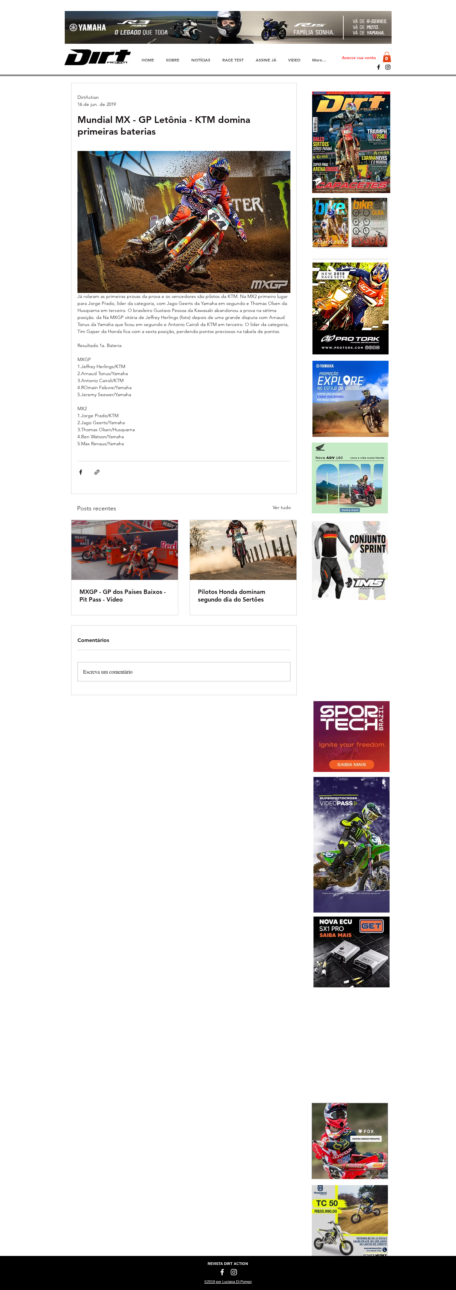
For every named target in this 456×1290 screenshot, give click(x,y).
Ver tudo (282, 507)
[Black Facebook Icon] (378, 67)
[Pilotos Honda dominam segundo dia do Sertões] (243, 550)
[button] (387, 57)
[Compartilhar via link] (97, 472)
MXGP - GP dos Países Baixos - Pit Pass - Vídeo (122, 595)
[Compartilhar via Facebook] (80, 472)
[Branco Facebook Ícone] (222, 1272)
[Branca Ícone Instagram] (234, 1272)
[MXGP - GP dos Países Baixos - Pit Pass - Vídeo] (124, 550)
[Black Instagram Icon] (388, 67)
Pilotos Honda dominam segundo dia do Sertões (231, 595)
